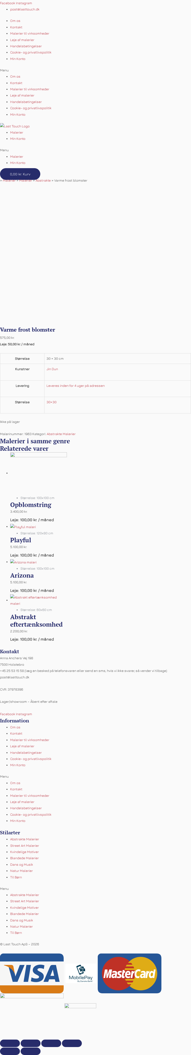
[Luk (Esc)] (10, 1043)
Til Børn (16, 877)
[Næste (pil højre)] (31, 1051)
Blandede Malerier (24, 858)
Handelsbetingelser (26, 46)
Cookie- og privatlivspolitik (30, 52)
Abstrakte (43, 180)
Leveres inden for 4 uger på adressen (76, 386)
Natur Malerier (21, 871)
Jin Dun (52, 369)
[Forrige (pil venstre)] (10, 1051)
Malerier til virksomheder (29, 33)
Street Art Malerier (24, 846)
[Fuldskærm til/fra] (51, 1043)
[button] (95, 70)
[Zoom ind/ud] (72, 1043)
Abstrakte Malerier (61, 434)
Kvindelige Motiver (24, 852)
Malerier (16, 132)
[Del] (31, 1043)
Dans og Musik (21, 864)
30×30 (51, 402)
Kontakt (16, 27)
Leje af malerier (22, 40)
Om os (15, 21)
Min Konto (17, 59)
